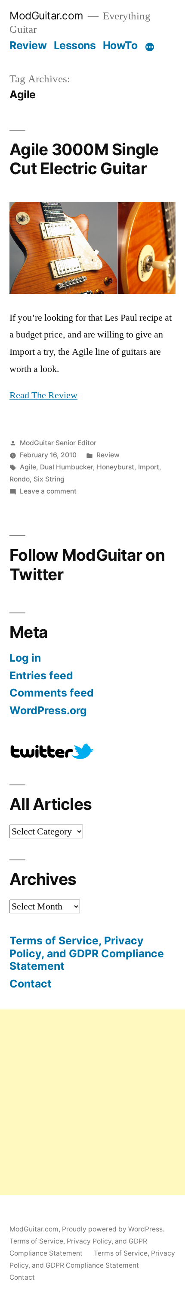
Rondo (19, 479)
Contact (30, 983)
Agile (28, 467)
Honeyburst (115, 467)
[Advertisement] (92, 1102)
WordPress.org (48, 710)
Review (27, 45)
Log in (25, 657)
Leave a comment (48, 491)
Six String (49, 479)
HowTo (120, 45)
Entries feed (41, 675)
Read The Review (43, 395)
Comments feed (51, 692)
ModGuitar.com (46, 15)
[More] (150, 47)
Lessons (75, 45)
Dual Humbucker (66, 467)
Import (148, 467)
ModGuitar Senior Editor (58, 443)
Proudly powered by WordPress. (113, 1229)
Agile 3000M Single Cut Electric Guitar (84, 159)
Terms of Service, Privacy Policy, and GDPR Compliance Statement (86, 953)
